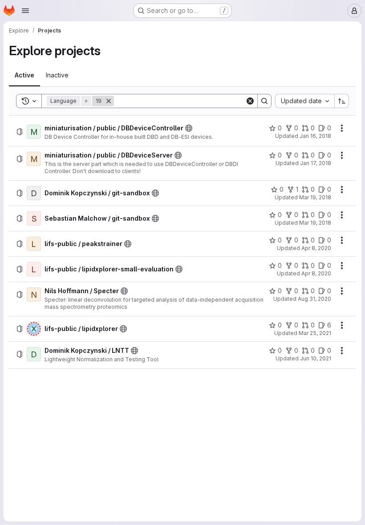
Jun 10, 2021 (315, 358)
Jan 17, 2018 (315, 163)
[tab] (24, 75)
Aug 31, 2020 (314, 298)
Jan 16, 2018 (315, 136)
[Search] (264, 101)
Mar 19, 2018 (315, 197)
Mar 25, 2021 (315, 333)
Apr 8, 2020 (316, 248)
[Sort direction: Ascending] (342, 101)
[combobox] (304, 101)
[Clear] (250, 101)
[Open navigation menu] (25, 11)
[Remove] (108, 101)
